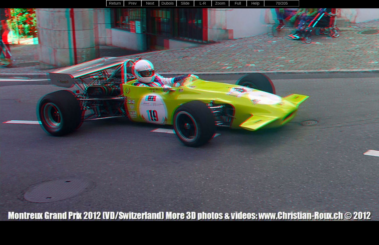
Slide (185, 3)
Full (238, 3)
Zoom (220, 3)
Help (255, 3)
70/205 (282, 3)
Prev (133, 3)
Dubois (167, 3)
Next (150, 3)
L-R (203, 3)
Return (115, 3)
